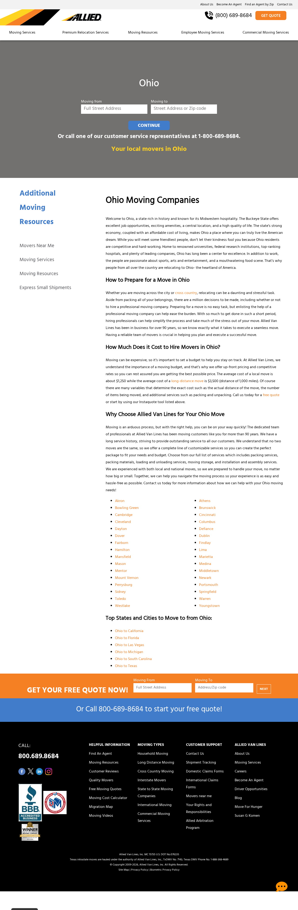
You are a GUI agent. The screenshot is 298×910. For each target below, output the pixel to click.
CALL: (38, 752)
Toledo (120, 599)
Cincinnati (207, 515)
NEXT (264, 689)
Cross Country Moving (156, 771)
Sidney (120, 592)
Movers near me (199, 796)
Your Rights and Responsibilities (199, 809)
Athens (204, 501)
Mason (120, 564)
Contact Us (284, 4)
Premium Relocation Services (86, 33)
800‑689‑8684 (121, 710)
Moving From (144, 680)
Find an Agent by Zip (259, 4)
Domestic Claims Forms (205, 771)
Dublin (204, 536)
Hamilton (122, 550)
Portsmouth (208, 585)
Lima (203, 550)
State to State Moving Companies (155, 793)
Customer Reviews (104, 771)
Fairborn (121, 543)
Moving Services (22, 33)
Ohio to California (129, 631)
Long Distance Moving (156, 762)
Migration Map (101, 807)
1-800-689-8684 (218, 136)
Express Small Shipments (45, 288)
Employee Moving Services (202, 33)
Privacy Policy (139, 870)
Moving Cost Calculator (108, 798)
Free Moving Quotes (105, 789)
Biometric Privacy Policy (164, 870)
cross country (186, 293)
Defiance (206, 529)
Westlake (122, 606)
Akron (120, 501)
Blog (238, 798)
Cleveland (123, 522)
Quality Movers (101, 780)
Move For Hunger (248, 807)
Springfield (207, 592)
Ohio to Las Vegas (129, 645)
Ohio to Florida (127, 638)
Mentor (121, 571)
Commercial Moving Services (266, 33)
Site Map (124, 870)
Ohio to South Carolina (133, 659)
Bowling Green (127, 508)
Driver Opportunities (251, 789)
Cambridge (123, 515)
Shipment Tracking (201, 762)
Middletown (209, 571)
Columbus (207, 522)
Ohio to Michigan (129, 652)
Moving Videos (101, 816)
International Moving (155, 805)
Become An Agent (229, 4)
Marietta (206, 557)
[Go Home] (50, 17)
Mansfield (123, 557)
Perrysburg (123, 585)
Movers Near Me (37, 246)
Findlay (205, 543)
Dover (120, 536)
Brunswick (207, 508)
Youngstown (209, 606)
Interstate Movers (152, 780)
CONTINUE (149, 126)
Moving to (159, 102)
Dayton (121, 529)
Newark (205, 578)
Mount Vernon (127, 578)
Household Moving (153, 754)
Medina (205, 564)
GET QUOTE (271, 16)
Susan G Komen (247, 816)
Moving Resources (143, 33)
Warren (205, 599)
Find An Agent (100, 754)
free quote (271, 395)
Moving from (91, 102)
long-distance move (187, 381)
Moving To (203, 680)
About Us (206, 4)
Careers (241, 771)
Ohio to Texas (126, 666)
